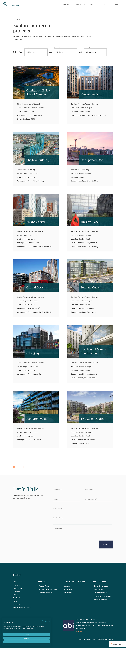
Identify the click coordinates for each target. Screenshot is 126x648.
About (93, 4)
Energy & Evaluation (101, 586)
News (15, 601)
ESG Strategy (98, 589)
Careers (16, 595)
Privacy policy (46, 621)
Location (88, 47)
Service (27, 47)
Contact (119, 4)
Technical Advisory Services (75, 582)
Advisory (67, 586)
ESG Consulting (99, 582)
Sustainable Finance (100, 599)
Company (16, 591)
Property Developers (45, 593)
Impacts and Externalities (102, 596)
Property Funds (44, 586)
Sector (57, 47)
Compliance (68, 589)
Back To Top (118, 644)
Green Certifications (100, 593)
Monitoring (68, 593)
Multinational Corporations (48, 589)
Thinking (105, 4)
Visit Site (80, 631)
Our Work (80, 4)
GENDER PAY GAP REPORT (22, 607)
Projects (16, 585)
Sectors (67, 4)
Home (15, 582)
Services (54, 4)
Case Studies (18, 588)
